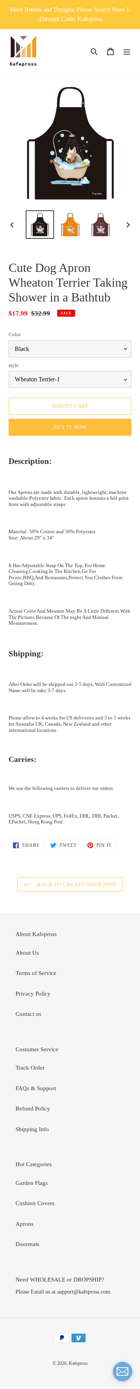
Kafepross (78, 1363)
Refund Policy (33, 1108)
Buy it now (69, 427)
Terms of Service (36, 973)
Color (15, 334)
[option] (39, 224)
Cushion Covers (35, 1203)
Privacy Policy (33, 994)
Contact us (28, 1014)
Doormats (27, 1244)
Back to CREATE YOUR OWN (76, 884)
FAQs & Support (36, 1088)
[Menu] (127, 50)
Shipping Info (32, 1129)
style (14, 365)
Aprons (24, 1224)
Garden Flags (32, 1183)
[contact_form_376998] (122, 1371)
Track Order (30, 1068)
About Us (27, 953)
